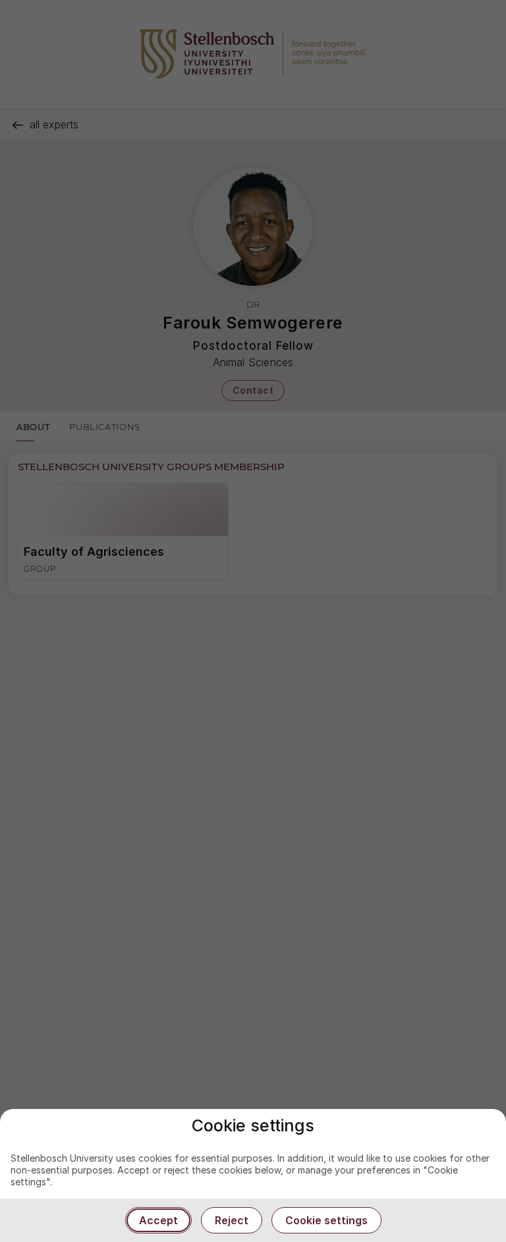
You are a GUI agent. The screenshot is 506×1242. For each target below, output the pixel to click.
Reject (231, 1220)
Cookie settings (326, 1220)
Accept (158, 1220)
